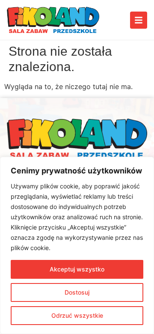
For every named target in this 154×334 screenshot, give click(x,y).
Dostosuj (77, 292)
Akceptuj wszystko (77, 269)
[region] (77, 245)
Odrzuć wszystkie (77, 315)
